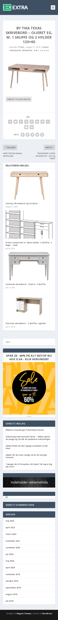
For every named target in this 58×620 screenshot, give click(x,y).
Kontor (45, 47)
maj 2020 (10, 561)
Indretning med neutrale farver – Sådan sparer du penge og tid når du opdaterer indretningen (28, 437)
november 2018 (13, 574)
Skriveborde (27, 50)
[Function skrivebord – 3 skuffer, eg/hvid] (29, 305)
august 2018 (11, 594)
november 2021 (13, 541)
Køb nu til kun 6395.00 (18, 99)
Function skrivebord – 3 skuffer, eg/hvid (26, 323)
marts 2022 (11, 534)
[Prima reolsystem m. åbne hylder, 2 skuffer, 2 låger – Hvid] (29, 224)
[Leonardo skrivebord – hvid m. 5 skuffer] (29, 266)
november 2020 (13, 547)
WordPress (47, 613)
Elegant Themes (24, 613)
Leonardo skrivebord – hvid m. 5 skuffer (26, 284)
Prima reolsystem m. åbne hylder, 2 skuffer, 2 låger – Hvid (29, 243)
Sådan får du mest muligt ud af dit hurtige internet (26, 456)
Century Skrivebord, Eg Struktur (22, 203)
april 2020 (10, 567)
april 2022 (10, 527)
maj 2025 (10, 520)
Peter (21, 47)
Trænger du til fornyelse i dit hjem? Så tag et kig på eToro (29, 465)
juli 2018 (9, 601)
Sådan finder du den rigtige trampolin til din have (27, 447)
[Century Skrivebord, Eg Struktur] (29, 185)
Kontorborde (15, 50)
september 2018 (13, 587)
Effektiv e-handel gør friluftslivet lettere (25, 430)
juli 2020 (9, 554)
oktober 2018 (12, 581)
